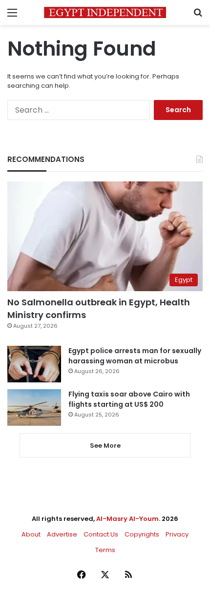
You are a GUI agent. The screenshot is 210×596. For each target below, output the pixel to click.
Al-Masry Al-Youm (127, 518)
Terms (105, 550)
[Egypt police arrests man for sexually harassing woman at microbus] (34, 364)
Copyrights (142, 534)
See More (105, 445)
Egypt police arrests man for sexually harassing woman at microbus (134, 356)
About (31, 534)
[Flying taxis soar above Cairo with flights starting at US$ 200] (34, 407)
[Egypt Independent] (105, 12)
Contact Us (101, 534)
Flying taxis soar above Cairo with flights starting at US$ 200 (129, 399)
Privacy (177, 534)
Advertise (62, 534)
